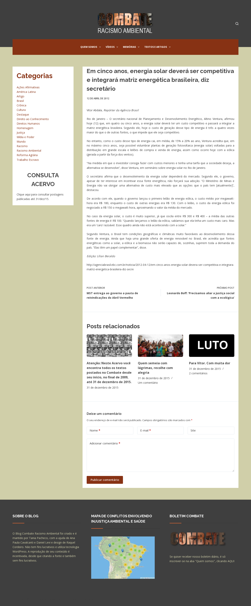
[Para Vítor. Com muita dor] (211, 345)
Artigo (20, 96)
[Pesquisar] (237, 23)
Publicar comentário (105, 480)
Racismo (22, 146)
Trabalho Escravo (28, 160)
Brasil (20, 101)
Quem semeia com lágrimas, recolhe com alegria (155, 368)
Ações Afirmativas (28, 87)
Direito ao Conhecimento (33, 119)
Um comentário (148, 382)
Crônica (21, 105)
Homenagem (25, 128)
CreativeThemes (81, 599)
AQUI (231, 561)
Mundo (21, 141)
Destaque (23, 114)
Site (193, 430)
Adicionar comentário (105, 443)
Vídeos (110, 47)
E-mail (145, 430)
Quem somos (88, 47)
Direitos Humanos (28, 123)
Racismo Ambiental (29, 150)
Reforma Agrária (27, 155)
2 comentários (198, 373)
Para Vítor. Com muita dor (209, 363)
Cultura (21, 110)
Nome (95, 430)
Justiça (21, 132)
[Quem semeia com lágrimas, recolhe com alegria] (160, 345)
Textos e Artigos (155, 47)
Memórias (129, 47)
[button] (100, 47)
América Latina (26, 92)
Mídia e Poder (25, 137)
